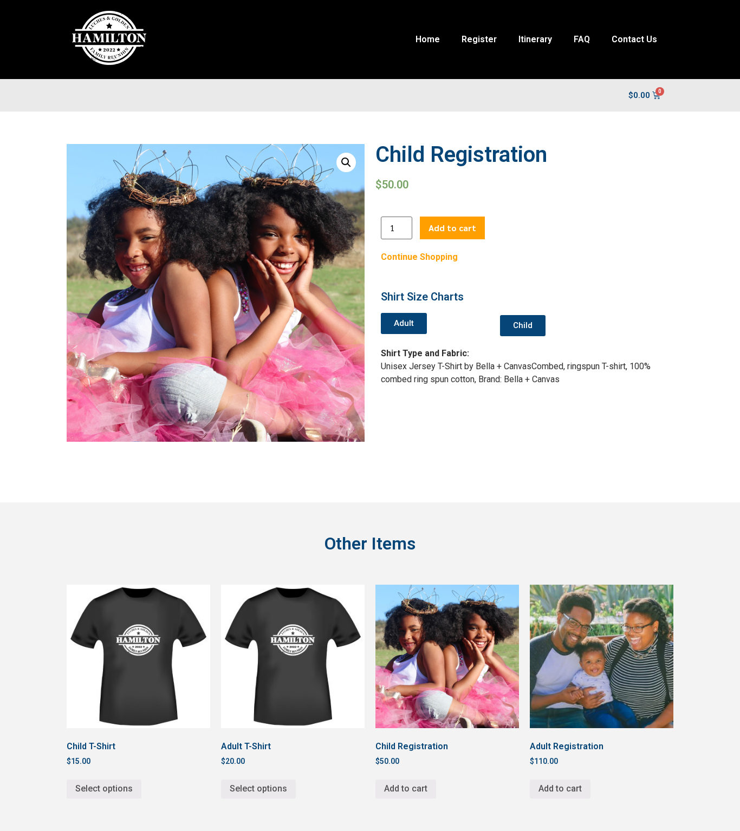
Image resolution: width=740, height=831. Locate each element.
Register (479, 39)
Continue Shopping (419, 257)
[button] (404, 323)
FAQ (582, 39)
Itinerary (535, 39)
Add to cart (452, 227)
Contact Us (634, 39)
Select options (104, 788)
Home (428, 39)
